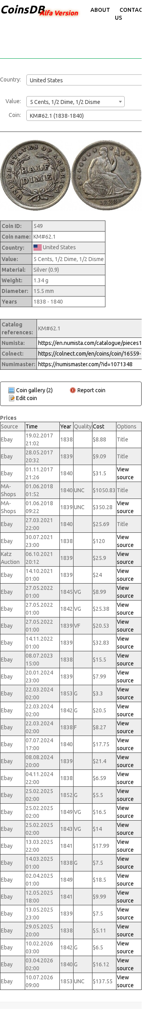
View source (125, 473)
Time (32, 426)
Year (65, 426)
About (100, 10)
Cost (98, 426)
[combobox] (75, 101)
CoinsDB (22, 9)
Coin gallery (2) (34, 390)
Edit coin (26, 398)
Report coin (91, 390)
